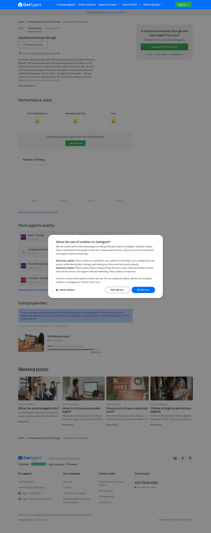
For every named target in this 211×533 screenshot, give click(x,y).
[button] (65, 289)
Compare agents (66, 4)
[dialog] (105, 266)
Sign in (181, 4)
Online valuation (87, 4)
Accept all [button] (143, 289)
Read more (94, 282)
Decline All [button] (117, 289)
